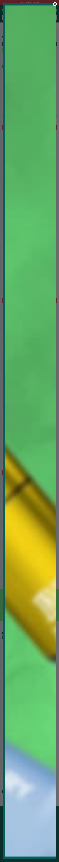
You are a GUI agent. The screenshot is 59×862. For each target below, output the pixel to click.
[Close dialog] (55, 4)
